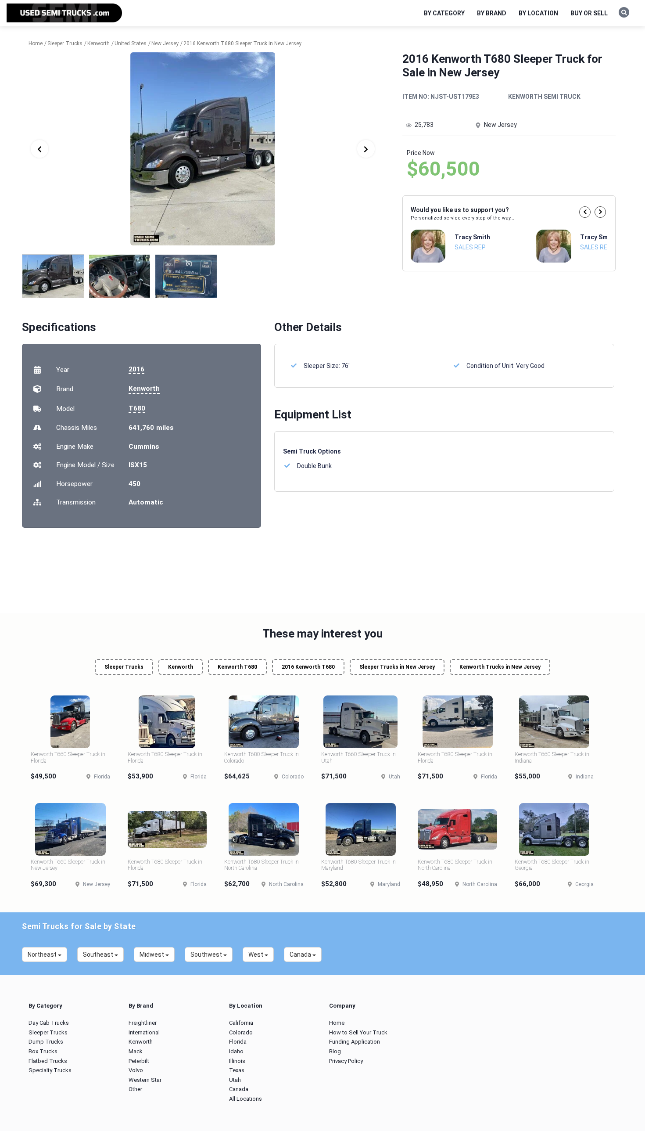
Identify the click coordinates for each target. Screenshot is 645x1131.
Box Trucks (43, 1051)
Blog (335, 1051)
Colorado (241, 1032)
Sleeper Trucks (123, 667)
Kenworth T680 (237, 667)
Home (336, 1022)
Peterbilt (139, 1061)
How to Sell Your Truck (358, 1032)
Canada (238, 1089)
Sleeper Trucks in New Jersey (397, 667)
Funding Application (354, 1041)
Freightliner (143, 1022)
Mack (136, 1051)
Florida (238, 1041)
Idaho (236, 1051)
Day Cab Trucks (49, 1022)
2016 (136, 369)
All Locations (245, 1098)
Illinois (237, 1061)
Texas (236, 1070)
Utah (235, 1080)
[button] (585, 212)
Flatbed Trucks (48, 1061)
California (241, 1022)
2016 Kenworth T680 (308, 667)
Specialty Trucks (50, 1070)
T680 (137, 408)
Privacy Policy (346, 1061)
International (144, 1032)
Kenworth (144, 389)
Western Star (145, 1080)
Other (135, 1089)
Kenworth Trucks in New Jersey (500, 667)
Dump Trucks (46, 1041)
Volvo (136, 1070)
